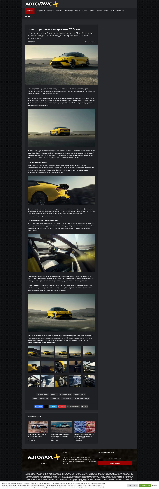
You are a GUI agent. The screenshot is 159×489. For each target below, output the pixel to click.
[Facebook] (42, 463)
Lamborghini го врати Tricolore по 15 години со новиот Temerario (37, 436)
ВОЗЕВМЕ (59, 11)
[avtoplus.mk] (42, 4)
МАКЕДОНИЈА (40, 11)
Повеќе (154, 485)
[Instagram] (46, 463)
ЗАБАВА (84, 11)
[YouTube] (44, 463)
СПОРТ (99, 11)
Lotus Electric (66, 395)
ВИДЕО (92, 11)
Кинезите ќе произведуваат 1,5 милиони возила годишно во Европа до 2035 (84, 436)
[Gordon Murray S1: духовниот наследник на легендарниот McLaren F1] (61, 427)
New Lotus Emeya (82, 399)
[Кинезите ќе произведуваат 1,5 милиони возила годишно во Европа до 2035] (84, 427)
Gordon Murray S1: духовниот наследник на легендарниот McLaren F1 (60, 436)
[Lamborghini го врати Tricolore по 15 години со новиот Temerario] (38, 427)
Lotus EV (55, 399)
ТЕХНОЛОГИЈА (109, 11)
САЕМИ (77, 11)
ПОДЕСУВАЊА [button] (132, 485)
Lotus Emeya (80, 395)
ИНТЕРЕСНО (69, 11)
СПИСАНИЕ (120, 11)
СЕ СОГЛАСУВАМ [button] (145, 485)
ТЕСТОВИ (50, 11)
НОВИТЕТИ (29, 11)
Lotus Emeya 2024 (41, 399)
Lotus (54, 395)
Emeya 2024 (43, 395)
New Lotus (67, 399)
